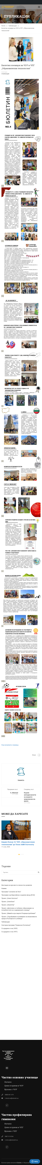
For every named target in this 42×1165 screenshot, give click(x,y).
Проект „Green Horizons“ (9, 898)
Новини (3, 888)
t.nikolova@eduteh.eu (12, 1098)
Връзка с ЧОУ (10, 1089)
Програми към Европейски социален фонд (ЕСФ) (18, 895)
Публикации (12, 26)
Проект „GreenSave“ (8, 901)
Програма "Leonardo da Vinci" (11, 892)
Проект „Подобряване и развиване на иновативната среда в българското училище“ (19, 917)
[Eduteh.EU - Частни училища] (7, 7)
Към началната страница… (10, 745)
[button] (19, 854)
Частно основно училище (19, 1077)
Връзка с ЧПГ (10, 1131)
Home (3, 26)
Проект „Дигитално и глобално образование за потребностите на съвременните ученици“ (17, 909)
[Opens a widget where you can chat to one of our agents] (34, 1161)
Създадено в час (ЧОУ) (9, 928)
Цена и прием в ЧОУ (13, 1085)
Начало (8, 1082)
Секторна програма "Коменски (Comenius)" (16, 925)
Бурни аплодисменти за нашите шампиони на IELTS (30, 797)
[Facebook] (39, 755)
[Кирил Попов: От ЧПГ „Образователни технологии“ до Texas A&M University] (16, 830)
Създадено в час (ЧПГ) (9, 932)
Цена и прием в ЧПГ (13, 1127)
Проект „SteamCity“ (7, 905)
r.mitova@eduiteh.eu (11, 1140)
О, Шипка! (14, 793)
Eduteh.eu (21, 780)
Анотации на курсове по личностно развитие (16, 885)
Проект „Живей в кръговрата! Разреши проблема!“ (18, 913)
